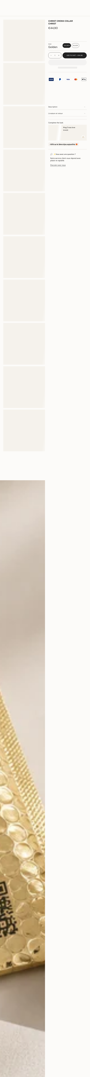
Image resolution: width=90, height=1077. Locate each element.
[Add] (83, 137)
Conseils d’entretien (13, 476)
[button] (25, 13)
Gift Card (68, 7)
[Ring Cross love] (54, 133)
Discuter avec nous (58, 165)
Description (52, 107)
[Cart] (85, 13)
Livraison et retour (55, 113)
